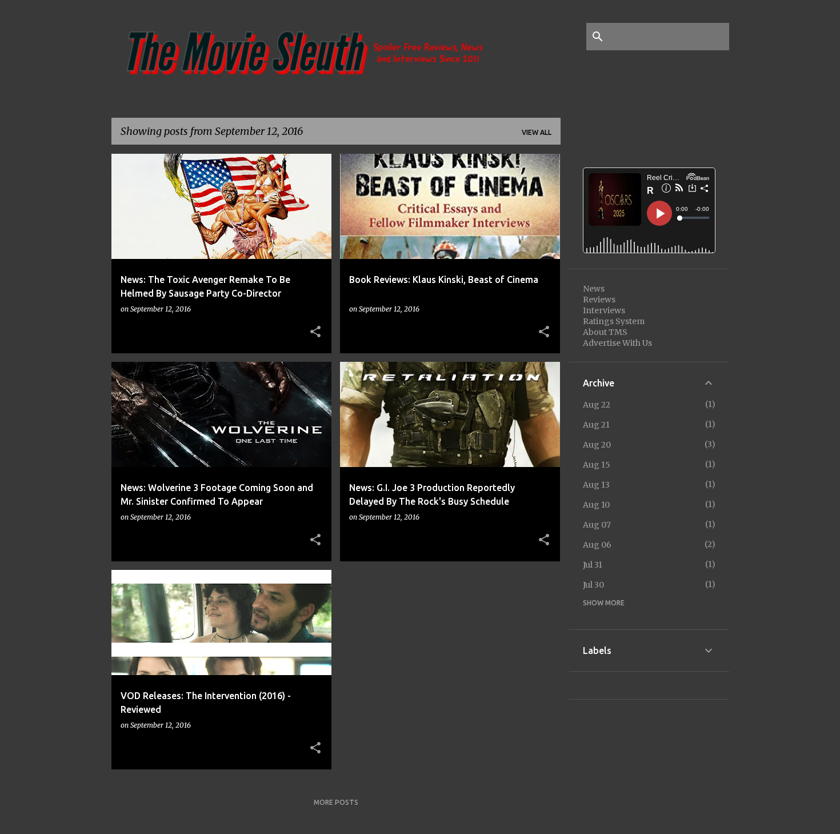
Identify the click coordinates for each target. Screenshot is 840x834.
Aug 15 (596, 465)
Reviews (599, 299)
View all (536, 132)
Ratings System (614, 321)
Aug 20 (597, 445)
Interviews (604, 310)
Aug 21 (596, 425)
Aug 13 (596, 485)
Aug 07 (597, 525)
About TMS (605, 332)
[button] (315, 332)
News (594, 289)
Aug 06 (597, 545)
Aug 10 (596, 505)
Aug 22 (596, 405)
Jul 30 (593, 585)
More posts (336, 802)
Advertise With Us (617, 343)
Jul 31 (592, 565)
